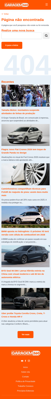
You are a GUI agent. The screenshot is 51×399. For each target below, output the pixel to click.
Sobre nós (25, 372)
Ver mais (25, 335)
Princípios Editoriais (25, 391)
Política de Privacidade (25, 381)
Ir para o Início (11, 45)
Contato (25, 377)
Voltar (6, 14)
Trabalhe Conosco (25, 386)
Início (25, 367)
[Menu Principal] (47, 5)
